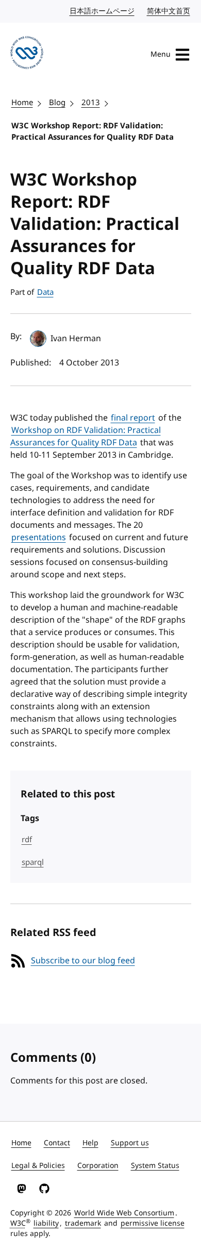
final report (133, 418)
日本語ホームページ (103, 11)
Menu (160, 54)
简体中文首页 (169, 11)
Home (22, 102)
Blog (57, 102)
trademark (83, 1223)
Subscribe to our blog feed (83, 961)
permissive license (153, 1223)
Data (45, 292)
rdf (27, 839)
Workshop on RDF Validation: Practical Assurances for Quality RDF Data (85, 436)
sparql (33, 862)
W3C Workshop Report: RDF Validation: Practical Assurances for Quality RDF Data (92, 131)
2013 (90, 102)
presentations (38, 537)
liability (46, 1223)
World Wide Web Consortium (124, 1213)
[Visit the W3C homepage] (26, 54)
